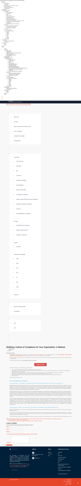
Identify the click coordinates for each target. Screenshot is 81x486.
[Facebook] (12, 470)
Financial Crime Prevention (11, 26)
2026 (5, 45)
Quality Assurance (7, 6)
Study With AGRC (10, 12)
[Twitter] (13, 470)
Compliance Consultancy (11, 27)
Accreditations (7, 8)
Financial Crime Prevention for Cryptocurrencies (15, 20)
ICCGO (8, 31)
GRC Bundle (9, 29)
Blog (3, 47)
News (3, 46)
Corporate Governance (11, 16)
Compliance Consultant (19, 418)
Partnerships (4, 39)
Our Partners (9, 89)
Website (8, 431)
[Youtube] (16, 470)
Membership (4, 9)
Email (7, 429)
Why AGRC (6, 4)
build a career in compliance (37, 354)
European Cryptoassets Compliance (13, 21)
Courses (5, 28)
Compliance (9, 13)
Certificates (6, 11)
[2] (46, 399)
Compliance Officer (35, 418)
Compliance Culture (28, 418)
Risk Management (10, 17)
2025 (5, 43)
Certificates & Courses (6, 10)
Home (3, 1)
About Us (4, 2)
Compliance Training (43, 418)
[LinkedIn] (15, 470)
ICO (7, 35)
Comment (8, 442)
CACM (8, 37)
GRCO (8, 34)
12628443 (14, 459)
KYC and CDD (9, 15)
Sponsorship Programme (9, 7)
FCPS (8, 33)
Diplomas (6, 24)
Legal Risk (8, 22)
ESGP (8, 36)
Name (7, 427)
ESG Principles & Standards (11, 19)
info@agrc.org (11, 101)
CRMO (8, 32)
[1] (62, 398)
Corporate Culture (50, 418)
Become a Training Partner (9, 40)
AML (7, 14)
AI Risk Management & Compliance (13, 23)
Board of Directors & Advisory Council (11, 5)
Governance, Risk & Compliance (12, 25)
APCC (10, 418)
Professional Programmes (9, 30)
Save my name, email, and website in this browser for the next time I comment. (22, 434)
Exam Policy (6, 38)
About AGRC (6, 3)
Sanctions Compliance (11, 18)
